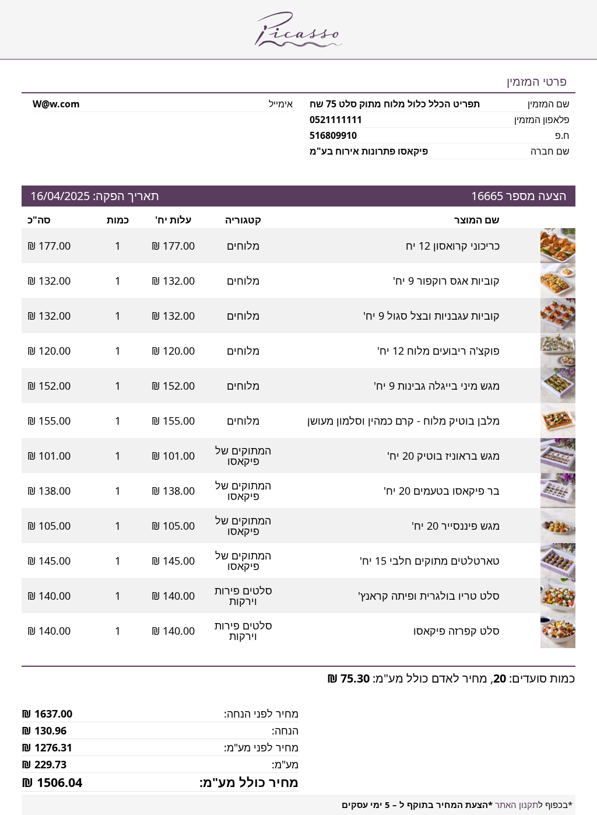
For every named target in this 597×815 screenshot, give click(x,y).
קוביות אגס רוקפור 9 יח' (446, 281)
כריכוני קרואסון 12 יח (453, 246)
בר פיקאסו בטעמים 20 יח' (442, 491)
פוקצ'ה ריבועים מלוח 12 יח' (438, 351)
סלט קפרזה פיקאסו (456, 631)
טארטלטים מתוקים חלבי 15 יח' (430, 561)
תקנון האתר (516, 804)
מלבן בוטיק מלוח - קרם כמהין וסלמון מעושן (403, 421)
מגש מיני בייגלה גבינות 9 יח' (437, 386)
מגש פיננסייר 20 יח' (456, 526)
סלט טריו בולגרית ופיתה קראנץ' (429, 596)
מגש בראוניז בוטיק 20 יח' (443, 456)
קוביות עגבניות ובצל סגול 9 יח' (431, 316)
